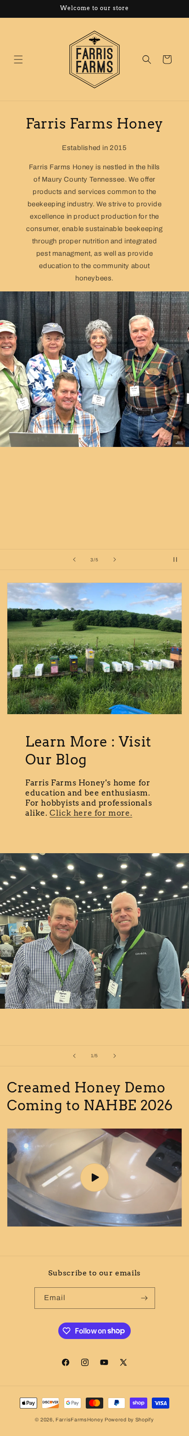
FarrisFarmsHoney (79, 1419)
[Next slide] (115, 559)
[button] (18, 59)
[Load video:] (94, 1177)
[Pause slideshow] (179, 559)
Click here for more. (91, 812)
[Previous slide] (74, 559)
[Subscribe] (144, 1298)
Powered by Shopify (129, 1419)
